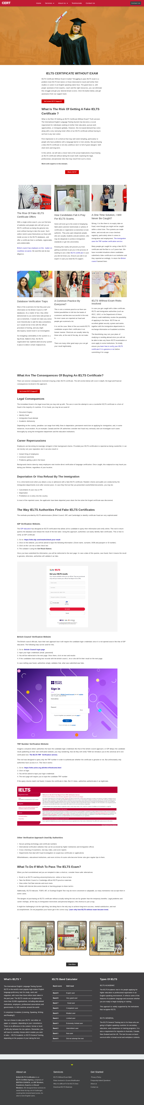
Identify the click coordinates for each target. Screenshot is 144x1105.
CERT (6, 3)
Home (38, 3)
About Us (62, 3)
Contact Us (90, 3)
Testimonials (77, 3)
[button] (70, 63)
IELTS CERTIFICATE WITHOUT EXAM (72, 73)
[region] (72, 35)
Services (48, 3)
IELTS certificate (77, 253)
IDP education (25, 529)
